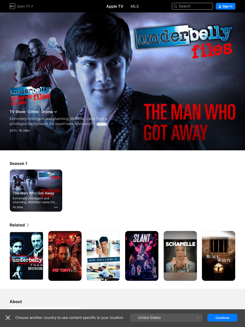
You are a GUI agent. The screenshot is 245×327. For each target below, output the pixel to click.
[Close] (8, 318)
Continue (222, 318)
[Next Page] (240, 256)
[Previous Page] (4, 256)
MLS (135, 6)
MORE (102, 124)
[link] (20, 225)
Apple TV (114, 6)
